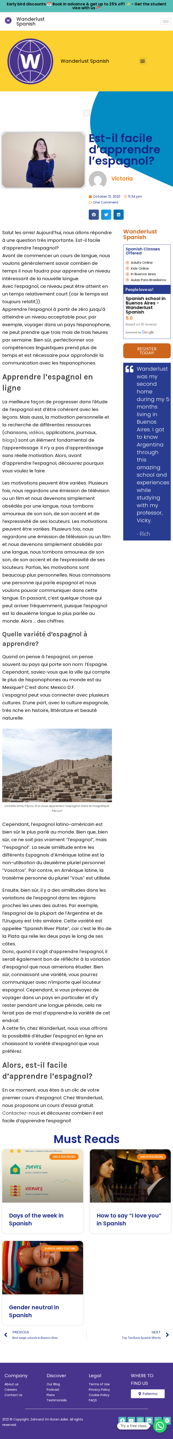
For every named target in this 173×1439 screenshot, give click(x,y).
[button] (142, 61)
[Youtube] (131, 1421)
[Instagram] (140, 1421)
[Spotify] (167, 1421)
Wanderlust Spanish (30, 21)
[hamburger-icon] (166, 21)
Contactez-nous (21, 1113)
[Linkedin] (149, 1421)
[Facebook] (122, 1421)
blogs (8, 440)
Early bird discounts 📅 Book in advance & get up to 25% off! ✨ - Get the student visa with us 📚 (86, 6)
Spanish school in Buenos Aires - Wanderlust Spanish (146, 305)
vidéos (36, 432)
